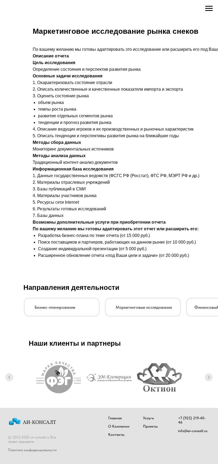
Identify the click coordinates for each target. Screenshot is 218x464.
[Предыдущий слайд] (9, 377)
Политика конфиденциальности (32, 450)
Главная (115, 418)
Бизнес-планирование (55, 307)
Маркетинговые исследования (144, 307)
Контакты (116, 434)
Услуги (148, 418)
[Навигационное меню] (209, 8)
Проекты (150, 426)
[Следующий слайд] (209, 377)
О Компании (118, 426)
